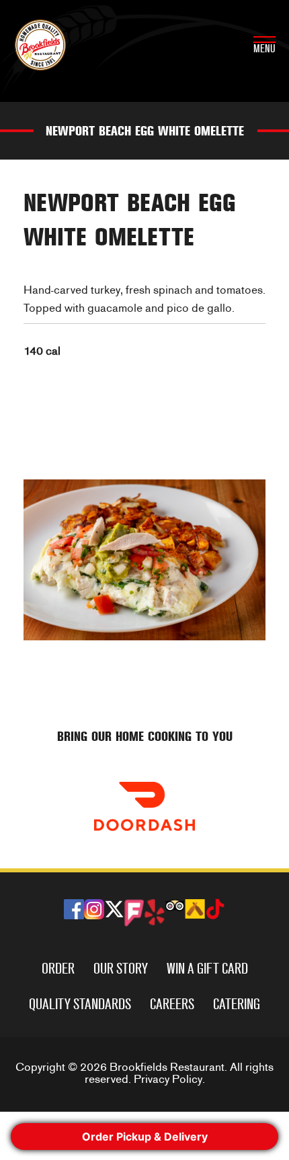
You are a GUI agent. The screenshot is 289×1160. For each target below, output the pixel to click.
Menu (264, 49)
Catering (236, 1004)
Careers (172, 1004)
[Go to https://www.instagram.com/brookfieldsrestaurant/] (94, 909)
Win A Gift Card (207, 969)
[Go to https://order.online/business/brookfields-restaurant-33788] (144, 806)
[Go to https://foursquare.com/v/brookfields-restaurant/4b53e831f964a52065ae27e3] (134, 913)
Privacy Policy (168, 1079)
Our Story (120, 969)
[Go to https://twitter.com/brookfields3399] (114, 910)
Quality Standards (80, 1004)
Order (58, 969)
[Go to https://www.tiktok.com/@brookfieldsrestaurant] (215, 910)
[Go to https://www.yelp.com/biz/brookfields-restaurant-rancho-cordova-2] (154, 912)
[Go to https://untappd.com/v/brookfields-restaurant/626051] (195, 909)
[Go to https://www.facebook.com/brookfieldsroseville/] (74, 909)
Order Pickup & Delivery (145, 1136)
